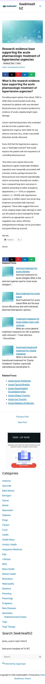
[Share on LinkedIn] (25, 74)
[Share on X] (12, 74)
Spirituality (7, 613)
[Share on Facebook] (5, 74)
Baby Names (8, 490)
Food (4, 530)
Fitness (5, 525)
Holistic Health (9, 544)
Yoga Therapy (8, 626)
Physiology (7, 598)
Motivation (7, 579)
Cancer (5, 500)
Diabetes (6, 515)
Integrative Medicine (12, 549)
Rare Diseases (9, 608)
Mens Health (8, 569)
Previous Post (22, 417)
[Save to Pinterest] (18, 74)
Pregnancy (7, 603)
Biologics (6, 495)
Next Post (22, 422)
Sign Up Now (23, 465)
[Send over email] (32, 74)
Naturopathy (8, 583)
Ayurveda (6, 485)
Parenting (6, 593)
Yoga (4, 622)
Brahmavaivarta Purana (15, 617)
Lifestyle (6, 559)
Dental (5, 505)
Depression (7, 510)
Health (4, 67)
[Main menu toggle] (40, 6)
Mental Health (9, 574)
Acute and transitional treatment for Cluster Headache (26, 350)
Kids (4, 554)
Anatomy (6, 481)
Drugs (5, 520)
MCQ (4, 564)
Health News (8, 539)
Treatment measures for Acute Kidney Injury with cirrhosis (27, 322)
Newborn (6, 588)
